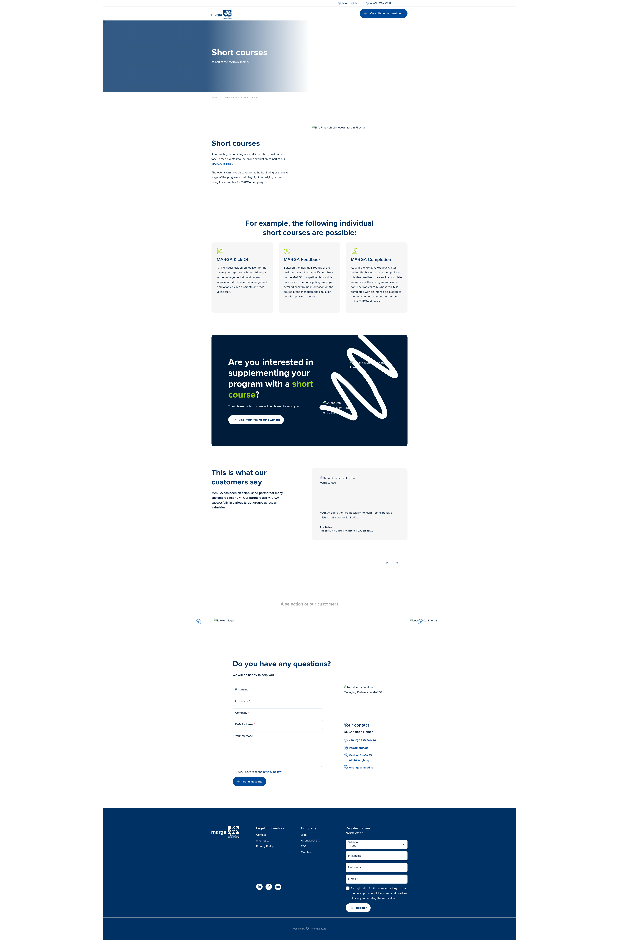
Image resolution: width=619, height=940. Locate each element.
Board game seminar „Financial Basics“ (328, 73)
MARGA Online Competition (320, 63)
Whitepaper (310, 180)
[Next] (420, 621)
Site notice (263, 840)
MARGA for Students (316, 82)
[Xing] (268, 887)
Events (307, 99)
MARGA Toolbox (221, 164)
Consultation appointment (386, 13)
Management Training (317, 68)
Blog (305, 175)
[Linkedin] (259, 887)
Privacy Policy (265, 846)
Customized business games (321, 95)
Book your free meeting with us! (259, 420)
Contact (261, 835)
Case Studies (311, 165)
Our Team (307, 852)
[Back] (198, 621)
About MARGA (310, 840)
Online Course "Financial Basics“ (324, 78)
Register (361, 908)
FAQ (305, 170)
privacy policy (272, 772)
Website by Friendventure (309, 928)
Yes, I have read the (260, 772)
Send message (252, 781)
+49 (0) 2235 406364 (380, 3)
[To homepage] (221, 13)
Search (358, 3)
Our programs (311, 51)
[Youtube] (278, 887)
